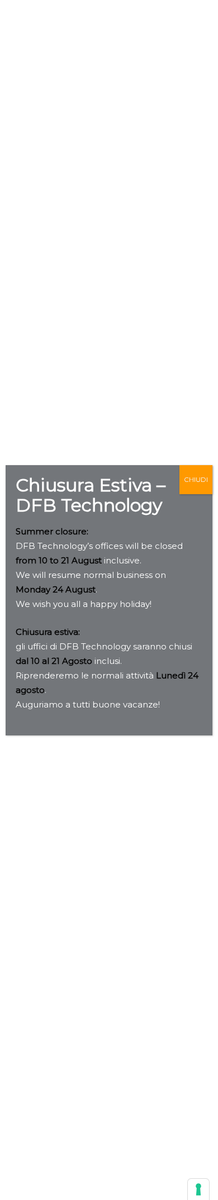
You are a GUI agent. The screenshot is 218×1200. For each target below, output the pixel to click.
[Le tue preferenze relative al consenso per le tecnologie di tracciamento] (198, 1189)
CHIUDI (196, 479)
